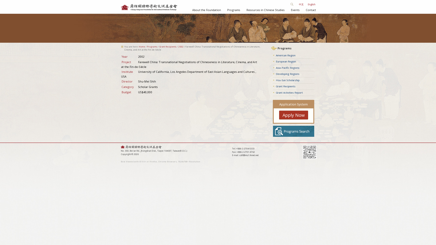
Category (128, 87)
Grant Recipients (167, 46)
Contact (311, 10)
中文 (301, 4)
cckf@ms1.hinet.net (249, 155)
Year (125, 57)
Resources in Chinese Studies (265, 10)
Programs (233, 10)
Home (142, 46)
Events (295, 10)
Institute (127, 72)
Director (127, 81)
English (311, 4)
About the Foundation (206, 10)
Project (126, 62)
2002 (180, 46)
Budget (126, 92)
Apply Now (294, 115)
